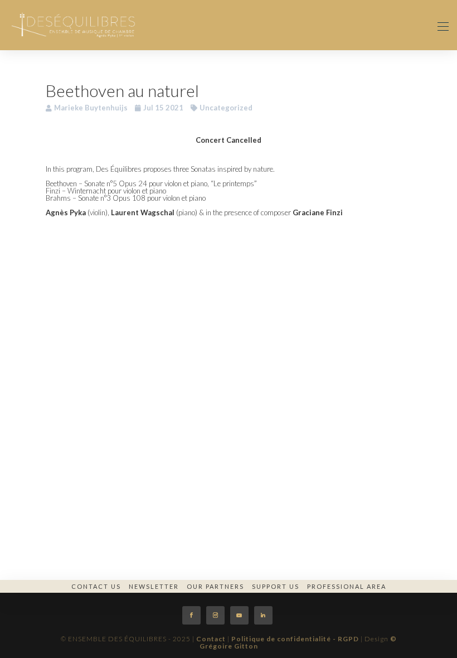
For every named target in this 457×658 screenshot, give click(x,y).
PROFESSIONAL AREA (346, 586)
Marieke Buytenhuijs (91, 107)
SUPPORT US (275, 586)
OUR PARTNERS (215, 586)
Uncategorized (226, 107)
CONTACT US (96, 586)
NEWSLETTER (154, 586)
